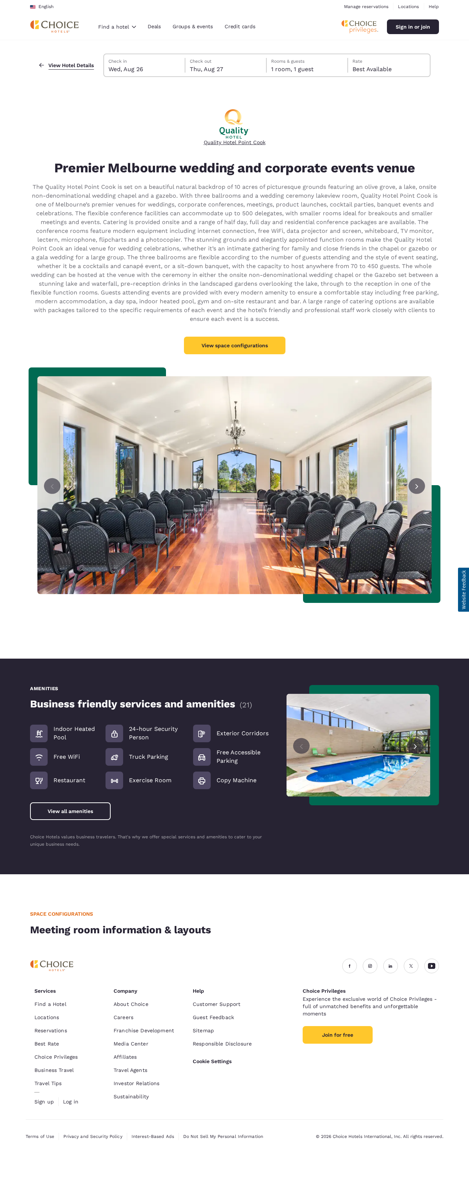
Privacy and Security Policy (92, 1136)
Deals (154, 26)
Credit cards (240, 26)
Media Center (131, 1044)
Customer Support (216, 1004)
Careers (123, 1017)
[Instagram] (370, 965)
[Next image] (415, 745)
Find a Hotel (50, 1004)
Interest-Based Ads (153, 1136)
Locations (408, 6)
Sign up (44, 1102)
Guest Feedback (213, 1017)
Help (434, 6)
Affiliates (125, 1057)
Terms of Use (40, 1136)
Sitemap (203, 1030)
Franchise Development (144, 1030)
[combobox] (117, 26)
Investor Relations (137, 1083)
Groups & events (193, 26)
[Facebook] (349, 965)
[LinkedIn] (390, 965)
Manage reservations (366, 6)
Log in (70, 1102)
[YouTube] (431, 965)
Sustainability (131, 1096)
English (45, 6)
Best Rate (46, 1044)
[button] (463, 590)
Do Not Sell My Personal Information (223, 1136)
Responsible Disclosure (222, 1044)
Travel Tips (48, 1083)
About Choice (131, 1004)
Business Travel (54, 1070)
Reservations (50, 1030)
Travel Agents (130, 1070)
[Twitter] (411, 965)
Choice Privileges (56, 1057)
